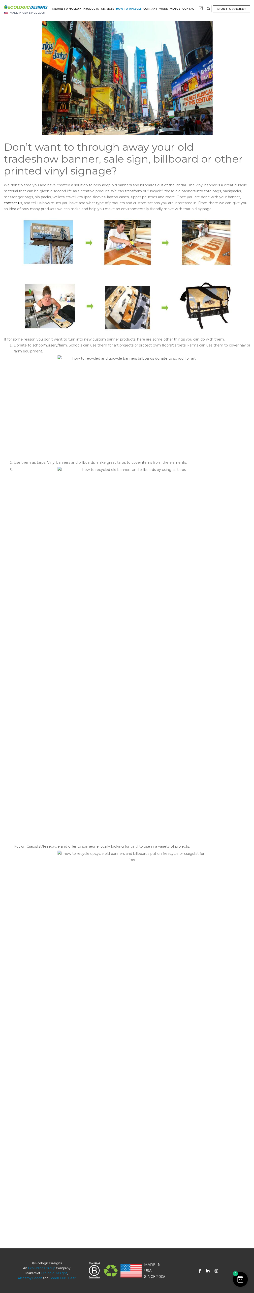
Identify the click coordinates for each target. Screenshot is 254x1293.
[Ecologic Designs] (26, 7)
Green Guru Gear (62, 1278)
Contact (189, 8)
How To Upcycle (128, 8)
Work (163, 8)
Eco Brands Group (41, 1268)
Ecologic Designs (54, 1273)
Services (107, 8)
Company (150, 8)
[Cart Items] (200, 8)
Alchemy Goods (30, 1278)
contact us (13, 203)
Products (91, 8)
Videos (175, 8)
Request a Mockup (66, 8)
